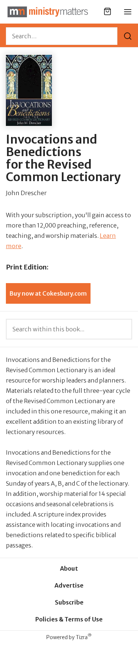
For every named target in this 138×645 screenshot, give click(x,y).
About (69, 568)
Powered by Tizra (69, 637)
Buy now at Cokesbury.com (48, 293)
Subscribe (69, 602)
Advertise (69, 585)
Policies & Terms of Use (69, 619)
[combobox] (61, 36)
